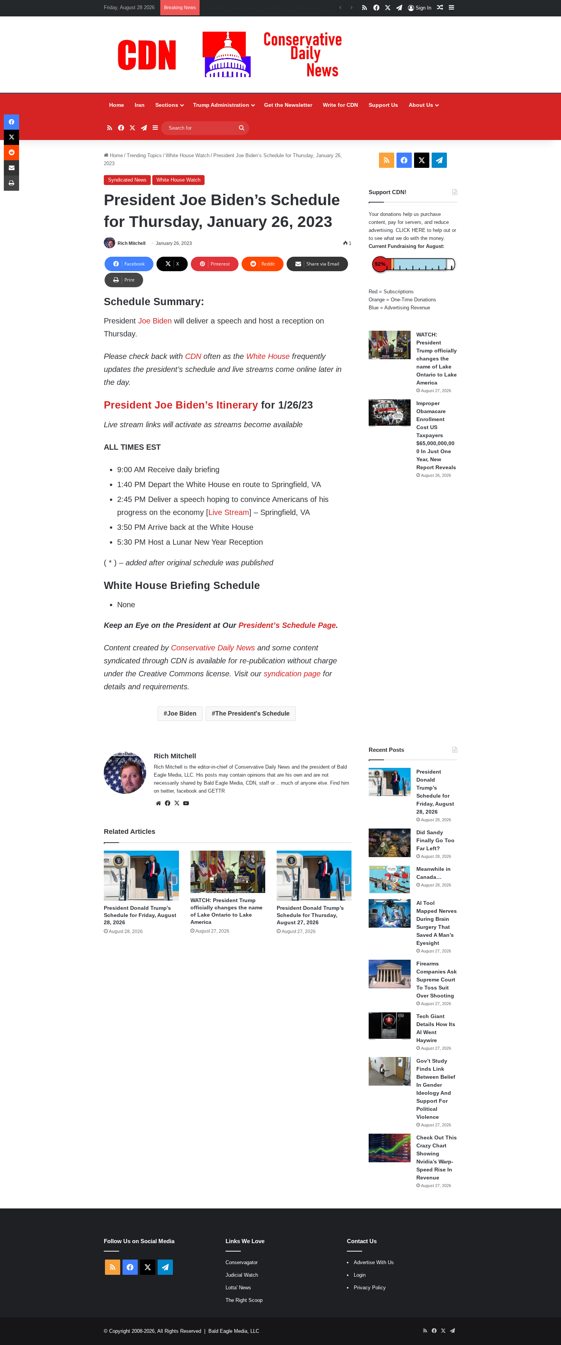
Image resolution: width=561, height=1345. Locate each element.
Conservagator (242, 1262)
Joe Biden (155, 321)
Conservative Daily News (213, 648)
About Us (421, 105)
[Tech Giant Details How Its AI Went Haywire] (390, 1026)
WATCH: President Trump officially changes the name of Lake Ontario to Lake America (436, 358)
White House (268, 356)
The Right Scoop (244, 1300)
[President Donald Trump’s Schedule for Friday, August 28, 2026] (141, 876)
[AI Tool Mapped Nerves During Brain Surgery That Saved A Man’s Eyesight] (390, 913)
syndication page (292, 673)
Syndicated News (127, 180)
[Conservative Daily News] (233, 54)
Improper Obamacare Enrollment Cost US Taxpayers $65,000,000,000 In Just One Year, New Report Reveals (436, 435)
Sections (166, 105)
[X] (176, 803)
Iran (140, 105)
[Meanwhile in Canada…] (390, 879)
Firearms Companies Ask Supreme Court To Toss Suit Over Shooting (436, 979)
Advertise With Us (374, 1262)
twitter (167, 791)
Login (360, 1275)
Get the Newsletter (288, 105)
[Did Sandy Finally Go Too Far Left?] (390, 843)
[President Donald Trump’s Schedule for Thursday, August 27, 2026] (314, 876)
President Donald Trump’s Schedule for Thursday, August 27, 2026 (310, 915)
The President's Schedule (252, 713)
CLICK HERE (411, 230)
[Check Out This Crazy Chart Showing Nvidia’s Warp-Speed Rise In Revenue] (390, 1148)
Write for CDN (340, 105)
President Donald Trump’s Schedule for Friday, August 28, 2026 (140, 915)
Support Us (383, 105)
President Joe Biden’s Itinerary (181, 405)
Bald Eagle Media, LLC (233, 1331)
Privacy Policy (370, 1287)
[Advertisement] (413, 612)
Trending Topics (144, 155)
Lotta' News (238, 1287)
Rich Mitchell (131, 243)
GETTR (216, 791)
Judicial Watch (242, 1275)
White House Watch (188, 155)
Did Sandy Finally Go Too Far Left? (242, 7)
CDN (193, 356)
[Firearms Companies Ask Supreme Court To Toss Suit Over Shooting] (390, 974)
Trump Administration (221, 105)
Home (116, 105)
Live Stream (228, 512)
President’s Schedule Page (287, 625)
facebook (187, 791)
